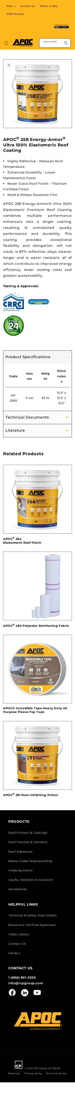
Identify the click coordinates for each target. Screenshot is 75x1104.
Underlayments (20, 870)
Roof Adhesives (20, 852)
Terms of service (56, 1073)
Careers (14, 953)
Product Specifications (27, 357)
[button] (11, 6)
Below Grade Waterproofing (30, 861)
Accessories (17, 889)
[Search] (66, 42)
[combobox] (55, 43)
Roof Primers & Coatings (27, 833)
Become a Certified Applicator (32, 925)
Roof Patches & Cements (27, 842)
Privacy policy (33, 1073)
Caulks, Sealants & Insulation (30, 880)
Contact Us (17, 944)
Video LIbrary (18, 934)
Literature (15, 430)
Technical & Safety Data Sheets (32, 915)
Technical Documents (27, 417)
